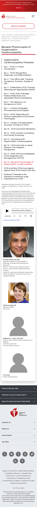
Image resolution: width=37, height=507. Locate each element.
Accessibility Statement (13, 473)
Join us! (18, 8)
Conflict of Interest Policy (23, 476)
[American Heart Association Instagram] (25, 454)
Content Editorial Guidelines (11, 480)
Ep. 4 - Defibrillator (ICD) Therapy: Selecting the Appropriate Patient (19, 88)
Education (10, 34)
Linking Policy (11, 478)
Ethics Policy (10, 476)
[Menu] (33, 16)
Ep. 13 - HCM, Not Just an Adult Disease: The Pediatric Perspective (18, 147)
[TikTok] (32, 454)
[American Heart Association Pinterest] (22, 461)
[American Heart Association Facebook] (18, 454)
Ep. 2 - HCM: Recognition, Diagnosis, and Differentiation (17, 74)
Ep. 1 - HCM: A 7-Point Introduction (14, 68)
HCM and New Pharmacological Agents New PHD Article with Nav (19, 169)
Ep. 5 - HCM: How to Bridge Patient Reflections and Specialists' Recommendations (18, 95)
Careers (4, 471)
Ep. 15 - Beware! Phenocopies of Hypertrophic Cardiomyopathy (18, 163)
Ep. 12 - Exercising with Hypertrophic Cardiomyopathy (18, 140)
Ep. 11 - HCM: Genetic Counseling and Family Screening (19, 134)
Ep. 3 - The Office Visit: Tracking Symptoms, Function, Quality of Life (18, 81)
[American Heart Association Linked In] (15, 461)
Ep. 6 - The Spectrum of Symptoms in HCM (15, 103)
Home (3, 34)
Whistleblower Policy (23, 478)
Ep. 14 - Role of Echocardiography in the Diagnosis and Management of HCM (19, 156)
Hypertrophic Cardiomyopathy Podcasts (19, 61)
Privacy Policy (12, 471)
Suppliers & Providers (27, 480)
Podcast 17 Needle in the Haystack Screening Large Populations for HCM (16, 176)
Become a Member (18, 26)
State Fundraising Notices (19, 483)
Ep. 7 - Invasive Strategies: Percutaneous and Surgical (16, 109)
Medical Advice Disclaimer (26, 471)
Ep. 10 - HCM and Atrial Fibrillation (19, 129)
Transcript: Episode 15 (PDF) (11, 220)
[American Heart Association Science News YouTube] (11, 454)
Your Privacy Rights (18, 488)
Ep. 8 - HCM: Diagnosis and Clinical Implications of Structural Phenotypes (19, 116)
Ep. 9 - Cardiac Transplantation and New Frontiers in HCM (18, 124)
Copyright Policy (26, 473)
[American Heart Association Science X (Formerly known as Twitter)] (4, 454)
